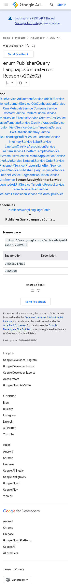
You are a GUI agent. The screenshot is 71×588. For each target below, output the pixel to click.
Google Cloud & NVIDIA (17, 385)
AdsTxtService (54, 99)
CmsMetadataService (18, 108)
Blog (6, 402)
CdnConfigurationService (48, 104)
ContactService (14, 113)
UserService (39, 189)
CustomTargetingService (44, 127)
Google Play (10, 489)
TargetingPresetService (47, 184)
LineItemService (12, 151)
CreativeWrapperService (47, 123)
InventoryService (20, 142)
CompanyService (45, 108)
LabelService (42, 142)
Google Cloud (11, 483)
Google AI (9, 546)
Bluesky (8, 409)
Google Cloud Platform (17, 540)
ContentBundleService (41, 113)
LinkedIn (8, 421)
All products (10, 553)
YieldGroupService (51, 194)
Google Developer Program (20, 360)
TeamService (21, 189)
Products (20, 37)
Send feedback (18, 54)
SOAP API (55, 37)
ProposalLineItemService (43, 165)
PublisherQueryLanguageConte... (30, 210)
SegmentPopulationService (40, 175)
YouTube (8, 434)
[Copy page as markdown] (20, 82)
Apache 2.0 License (14, 325)
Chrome (8, 457)
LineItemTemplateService (42, 151)
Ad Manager (40, 5)
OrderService (55, 161)
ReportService (11, 175)
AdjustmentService (30, 99)
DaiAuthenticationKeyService (30, 132)
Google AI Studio (13, 470)
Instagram (9, 415)
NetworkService (34, 161)
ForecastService (48, 137)
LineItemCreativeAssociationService (30, 146)
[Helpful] (27, 46)
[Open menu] (6, 5)
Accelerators (11, 379)
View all (8, 496)
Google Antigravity (14, 477)
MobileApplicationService (47, 156)
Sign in (61, 4)
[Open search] (52, 4)
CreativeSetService (52, 118)
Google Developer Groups (19, 366)
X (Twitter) (10, 428)
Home (6, 37)
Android (8, 451)
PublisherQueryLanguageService (41, 170)
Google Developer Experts (19, 372)
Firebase (8, 464)
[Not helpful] (33, 46)
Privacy (19, 569)
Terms (7, 569)
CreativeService (27, 118)
